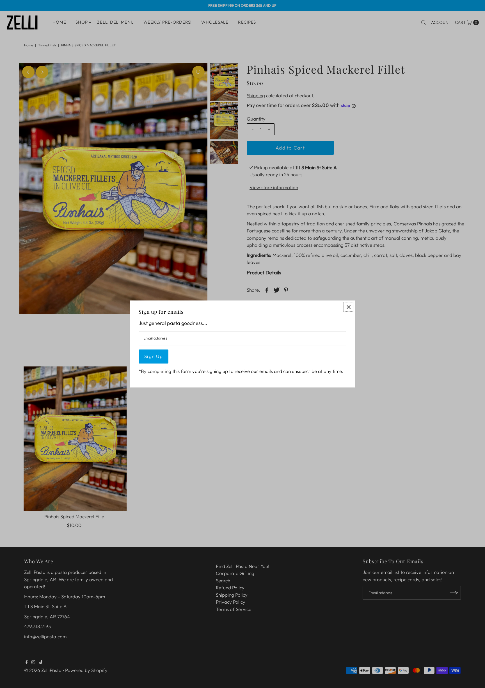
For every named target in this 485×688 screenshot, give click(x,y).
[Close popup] (348, 307)
